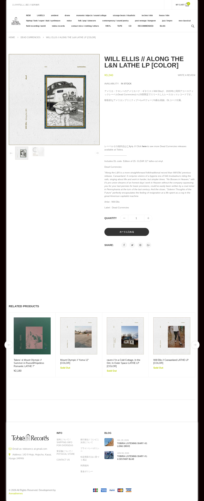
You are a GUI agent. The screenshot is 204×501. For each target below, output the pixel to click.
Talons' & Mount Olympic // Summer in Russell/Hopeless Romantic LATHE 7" (29, 363)
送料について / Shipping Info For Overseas (65, 442)
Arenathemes (16, 493)
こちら (130, 146)
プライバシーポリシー (89, 449)
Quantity (110, 218)
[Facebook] (124, 245)
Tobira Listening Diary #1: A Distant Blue (132, 457)
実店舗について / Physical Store (66, 452)
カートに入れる (127, 232)
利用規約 (84, 465)
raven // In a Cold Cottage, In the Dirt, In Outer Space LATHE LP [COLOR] (123, 363)
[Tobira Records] (16, 20)
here (144, 146)
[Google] (148, 245)
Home (12, 37)
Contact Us (63, 460)
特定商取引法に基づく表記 (89, 458)
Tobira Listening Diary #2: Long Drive (132, 444)
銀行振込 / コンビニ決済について (89, 441)
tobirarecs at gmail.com (35, 448)
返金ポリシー (86, 471)
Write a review (186, 75)
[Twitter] (132, 245)
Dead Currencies (30, 37)
